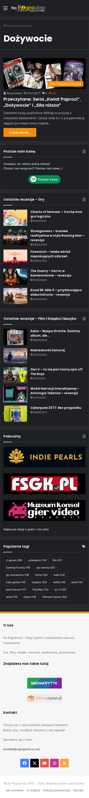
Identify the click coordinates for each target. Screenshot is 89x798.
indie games (16, 582)
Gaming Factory (18, 567)
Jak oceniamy (14, 790)
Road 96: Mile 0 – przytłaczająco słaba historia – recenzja (56, 292)
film (57, 560)
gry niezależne (17, 574)
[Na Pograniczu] (28, 8)
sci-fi (60, 589)
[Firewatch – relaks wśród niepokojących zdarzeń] (15, 258)
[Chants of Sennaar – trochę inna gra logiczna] (15, 218)
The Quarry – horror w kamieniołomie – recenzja (50, 273)
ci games (14, 560)
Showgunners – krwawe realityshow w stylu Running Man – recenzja (57, 235)
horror (41, 574)
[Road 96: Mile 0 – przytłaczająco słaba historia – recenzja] (15, 296)
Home (10, 25)
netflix (59, 582)
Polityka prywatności (57, 790)
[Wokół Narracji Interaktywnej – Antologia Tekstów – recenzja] (15, 394)
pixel (77, 582)
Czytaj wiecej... (20, 132)
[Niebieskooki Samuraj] (15, 356)
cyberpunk (37, 560)
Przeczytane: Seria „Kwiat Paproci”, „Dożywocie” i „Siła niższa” (42, 102)
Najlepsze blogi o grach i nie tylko (26, 529)
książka (39, 582)
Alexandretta (14, 93)
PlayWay (40, 589)
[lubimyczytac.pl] (44, 701)
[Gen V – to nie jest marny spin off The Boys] (15, 375)
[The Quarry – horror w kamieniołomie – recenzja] (15, 277)
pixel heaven (16, 589)
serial (11, 596)
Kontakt (79, 790)
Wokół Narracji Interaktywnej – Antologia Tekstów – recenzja (54, 390)
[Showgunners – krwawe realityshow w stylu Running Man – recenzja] (15, 237)
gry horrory (45, 567)
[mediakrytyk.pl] (44, 687)
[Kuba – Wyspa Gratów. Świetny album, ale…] (15, 337)
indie (59, 574)
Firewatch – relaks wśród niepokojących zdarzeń (50, 254)
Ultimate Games (54, 596)
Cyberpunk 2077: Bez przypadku (55, 408)
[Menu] (5, 9)
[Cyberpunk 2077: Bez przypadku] (15, 414)
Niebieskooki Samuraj (47, 350)
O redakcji (33, 790)
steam (30, 596)
